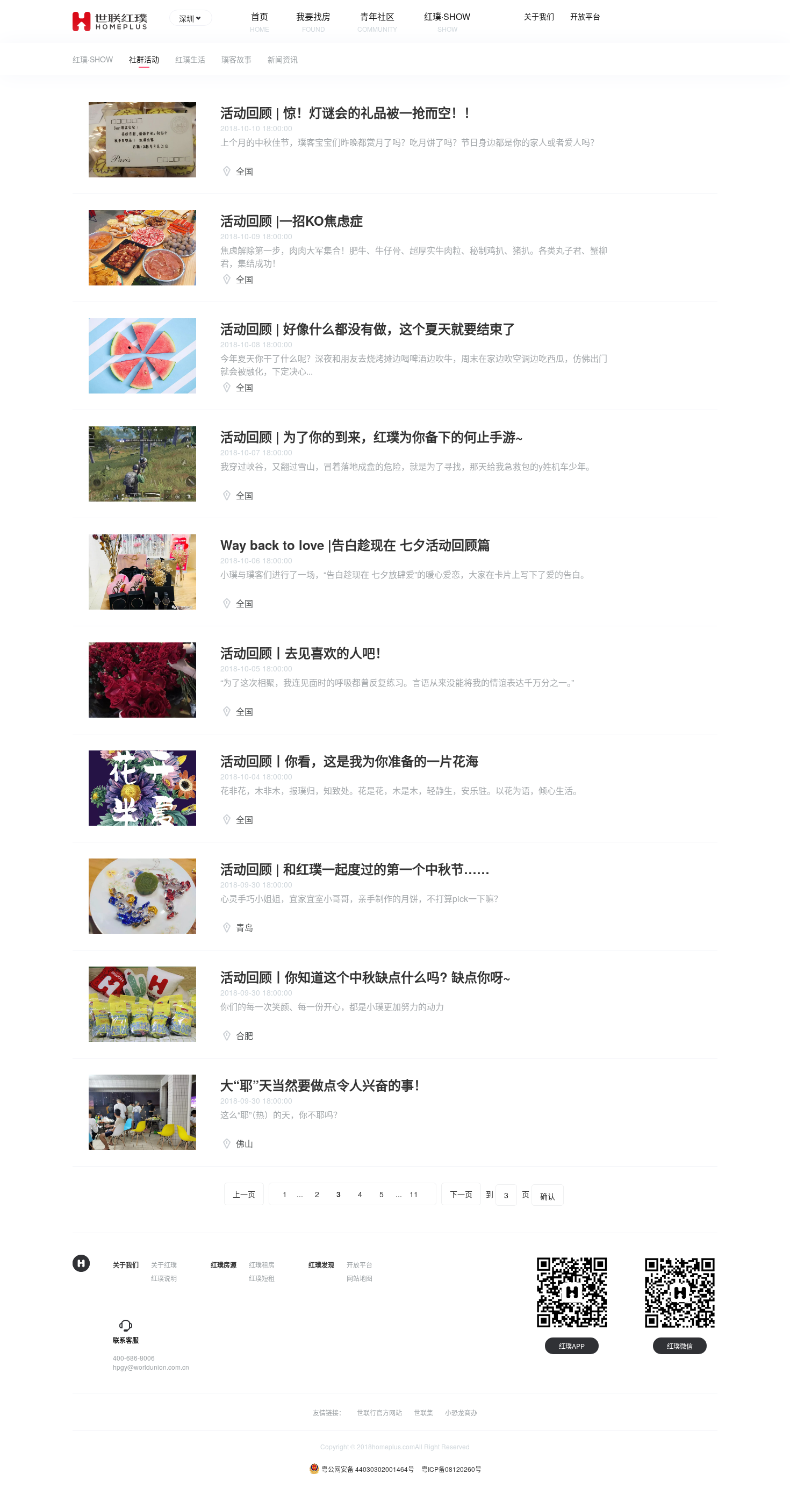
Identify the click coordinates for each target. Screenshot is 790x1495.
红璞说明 (164, 1278)
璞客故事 (236, 59)
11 (414, 1194)
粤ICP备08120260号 (451, 1468)
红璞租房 (262, 1264)
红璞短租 (262, 1278)
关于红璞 (164, 1264)
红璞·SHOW (93, 59)
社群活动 (144, 59)
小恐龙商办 (461, 1412)
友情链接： (329, 1412)
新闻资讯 (283, 59)
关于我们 (539, 16)
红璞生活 (190, 59)
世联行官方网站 (379, 1412)
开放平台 (585, 16)
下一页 (461, 1194)
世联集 (423, 1412)
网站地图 (359, 1278)
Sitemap (359, 1291)
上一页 (244, 1194)
